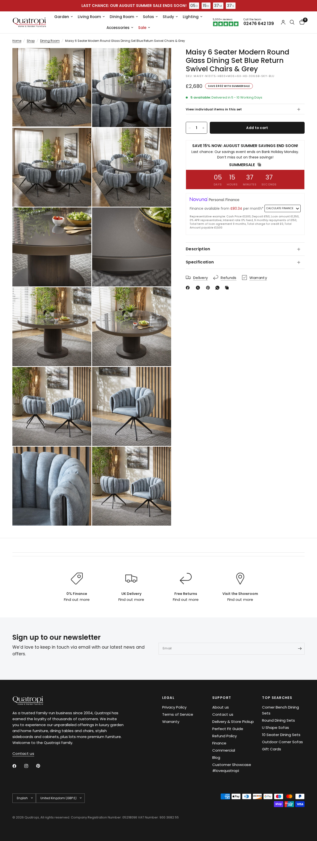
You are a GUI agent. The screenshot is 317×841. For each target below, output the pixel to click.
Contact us (222, 714)
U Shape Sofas (275, 727)
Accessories (118, 27)
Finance (219, 743)
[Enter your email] (300, 649)
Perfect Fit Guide (227, 728)
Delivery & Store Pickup (233, 721)
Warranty (170, 721)
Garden (61, 16)
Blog (216, 757)
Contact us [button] (23, 753)
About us (220, 707)
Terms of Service (177, 714)
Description (198, 249)
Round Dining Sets (278, 720)
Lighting (191, 16)
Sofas (148, 16)
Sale (142, 27)
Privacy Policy (174, 707)
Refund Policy (224, 736)
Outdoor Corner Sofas (282, 741)
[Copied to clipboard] (228, 288)
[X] (199, 288)
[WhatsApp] (218, 288)
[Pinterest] (209, 288)
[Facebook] (189, 288)
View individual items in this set (214, 109)
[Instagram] (29, 766)
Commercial (223, 750)
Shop (31, 41)
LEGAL (168, 697)
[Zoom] (81, 58)
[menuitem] (63, 16)
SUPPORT (221, 697)
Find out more (76, 599)
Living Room (89, 16)
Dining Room (122, 16)
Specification (200, 262)
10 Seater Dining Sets (281, 734)
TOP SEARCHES (277, 697)
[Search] (292, 22)
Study (168, 16)
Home (16, 41)
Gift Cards (271, 749)
